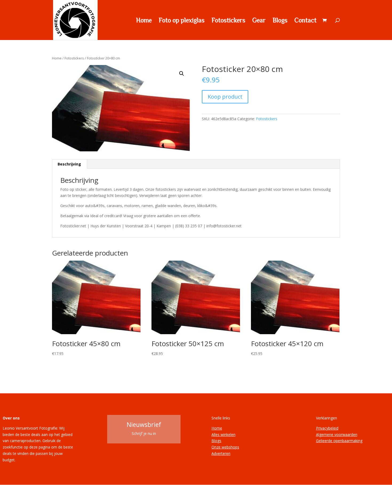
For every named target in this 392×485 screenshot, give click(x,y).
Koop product (225, 96)
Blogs (280, 20)
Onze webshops (225, 447)
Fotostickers (228, 20)
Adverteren (220, 453)
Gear (259, 20)
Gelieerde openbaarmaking (339, 440)
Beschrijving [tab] (69, 164)
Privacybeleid (327, 428)
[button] (181, 73)
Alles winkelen (223, 434)
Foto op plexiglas (182, 20)
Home (144, 20)
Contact (305, 20)
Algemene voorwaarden (336, 434)
